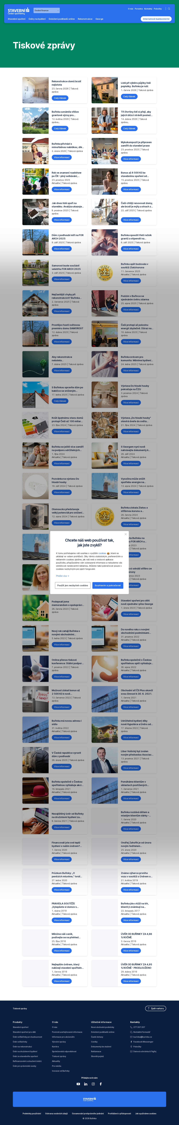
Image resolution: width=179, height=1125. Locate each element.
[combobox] (47, 10)
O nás (55, 1022)
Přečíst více (61, 576)
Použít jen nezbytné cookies (72, 585)
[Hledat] (169, 8)
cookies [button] (103, 553)
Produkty (17, 1022)
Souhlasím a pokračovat (108, 585)
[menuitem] (16, 19)
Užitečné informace (101, 1022)
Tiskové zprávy (20, 1008)
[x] (126, 534)
